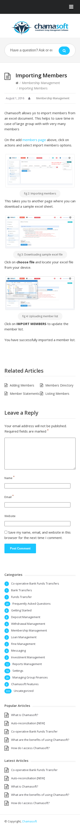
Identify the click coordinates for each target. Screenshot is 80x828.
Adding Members (22, 385)
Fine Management (23, 644)
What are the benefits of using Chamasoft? (40, 740)
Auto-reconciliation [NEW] (28, 723)
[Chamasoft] (40, 28)
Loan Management (23, 637)
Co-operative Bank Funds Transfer (34, 731)
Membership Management (41, 83)
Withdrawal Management (28, 624)
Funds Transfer (21, 597)
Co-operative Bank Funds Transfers (35, 583)
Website (10, 516)
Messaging (18, 650)
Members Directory (59, 385)
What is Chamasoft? (24, 715)
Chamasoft (29, 821)
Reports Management (27, 664)
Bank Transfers (21, 590)
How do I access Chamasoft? (30, 748)
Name (9, 478)
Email (9, 497)
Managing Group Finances (30, 677)
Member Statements (25, 393)
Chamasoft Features (25, 684)
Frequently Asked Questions (31, 604)
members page (34, 139)
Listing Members (57, 393)
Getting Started (21, 610)
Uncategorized (24, 691)
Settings (17, 671)
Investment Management (28, 657)
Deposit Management (25, 617)
